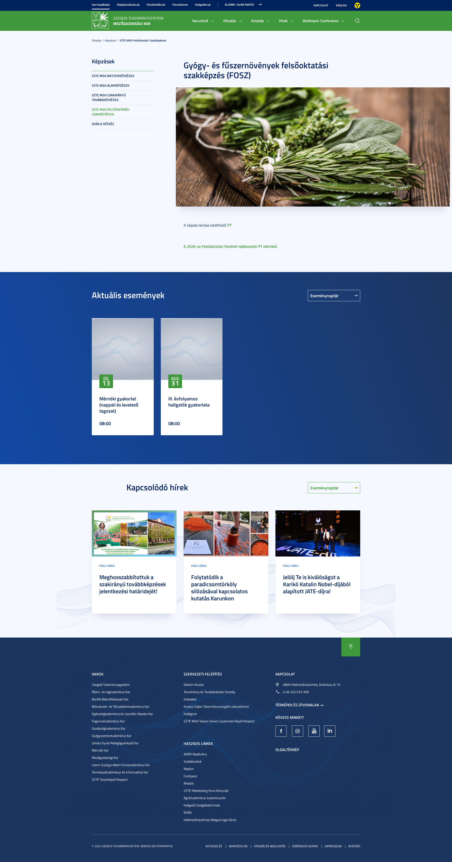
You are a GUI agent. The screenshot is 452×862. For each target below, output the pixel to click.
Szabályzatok (193, 761)
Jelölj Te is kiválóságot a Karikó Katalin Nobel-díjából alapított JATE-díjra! (317, 584)
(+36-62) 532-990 (296, 692)
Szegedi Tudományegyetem (111, 684)
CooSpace (190, 776)
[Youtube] (314, 731)
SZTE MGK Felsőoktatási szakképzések (143, 40)
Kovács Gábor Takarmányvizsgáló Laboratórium (216, 706)
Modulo (189, 783)
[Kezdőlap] (100, 20)
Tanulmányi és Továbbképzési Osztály (209, 692)
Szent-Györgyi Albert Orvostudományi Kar (121, 765)
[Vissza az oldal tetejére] (350, 647)
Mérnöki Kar (100, 750)
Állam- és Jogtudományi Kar (111, 692)
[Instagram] (297, 731)
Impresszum (333, 846)
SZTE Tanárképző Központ (110, 779)
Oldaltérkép (287, 749)
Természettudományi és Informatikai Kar (120, 772)
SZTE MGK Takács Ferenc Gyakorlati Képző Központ (219, 721)
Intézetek (190, 699)
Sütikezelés (214, 846)
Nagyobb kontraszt (357, 5)
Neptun (189, 768)
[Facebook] (281, 731)
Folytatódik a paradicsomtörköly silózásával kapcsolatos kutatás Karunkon (219, 587)
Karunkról (200, 20)
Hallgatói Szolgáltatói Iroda (202, 805)
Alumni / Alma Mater (239, 5)
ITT (229, 225)
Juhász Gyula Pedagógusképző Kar (115, 743)
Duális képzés (103, 124)
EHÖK (188, 812)
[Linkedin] (329, 731)
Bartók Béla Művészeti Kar (110, 699)
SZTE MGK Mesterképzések (113, 75)
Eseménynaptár (324, 296)
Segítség (354, 846)
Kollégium (190, 714)
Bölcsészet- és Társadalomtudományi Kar (120, 706)
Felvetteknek (180, 5)
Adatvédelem (238, 846)
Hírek (283, 20)
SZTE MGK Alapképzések (110, 85)
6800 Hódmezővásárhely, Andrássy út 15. (312, 684)
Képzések (110, 40)
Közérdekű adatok (305, 846)
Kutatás (257, 20)
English (341, 5)
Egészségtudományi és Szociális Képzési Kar (122, 714)
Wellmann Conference (321, 20)
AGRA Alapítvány (195, 754)
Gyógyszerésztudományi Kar (111, 735)
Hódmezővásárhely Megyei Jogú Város (210, 819)
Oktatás (229, 20)
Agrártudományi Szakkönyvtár (205, 798)
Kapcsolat (321, 5)
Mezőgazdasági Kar (105, 757)
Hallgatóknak (203, 5)
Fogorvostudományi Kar (108, 721)
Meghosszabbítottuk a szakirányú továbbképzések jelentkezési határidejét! (132, 584)
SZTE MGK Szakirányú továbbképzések (109, 97)
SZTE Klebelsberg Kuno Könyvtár (206, 790)
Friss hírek (107, 566)
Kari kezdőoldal (101, 5)
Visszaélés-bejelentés (270, 846)
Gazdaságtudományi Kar (108, 728)
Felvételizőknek (156, 5)
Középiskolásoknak (128, 5)
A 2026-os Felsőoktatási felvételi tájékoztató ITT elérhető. (231, 246)
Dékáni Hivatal (194, 684)
